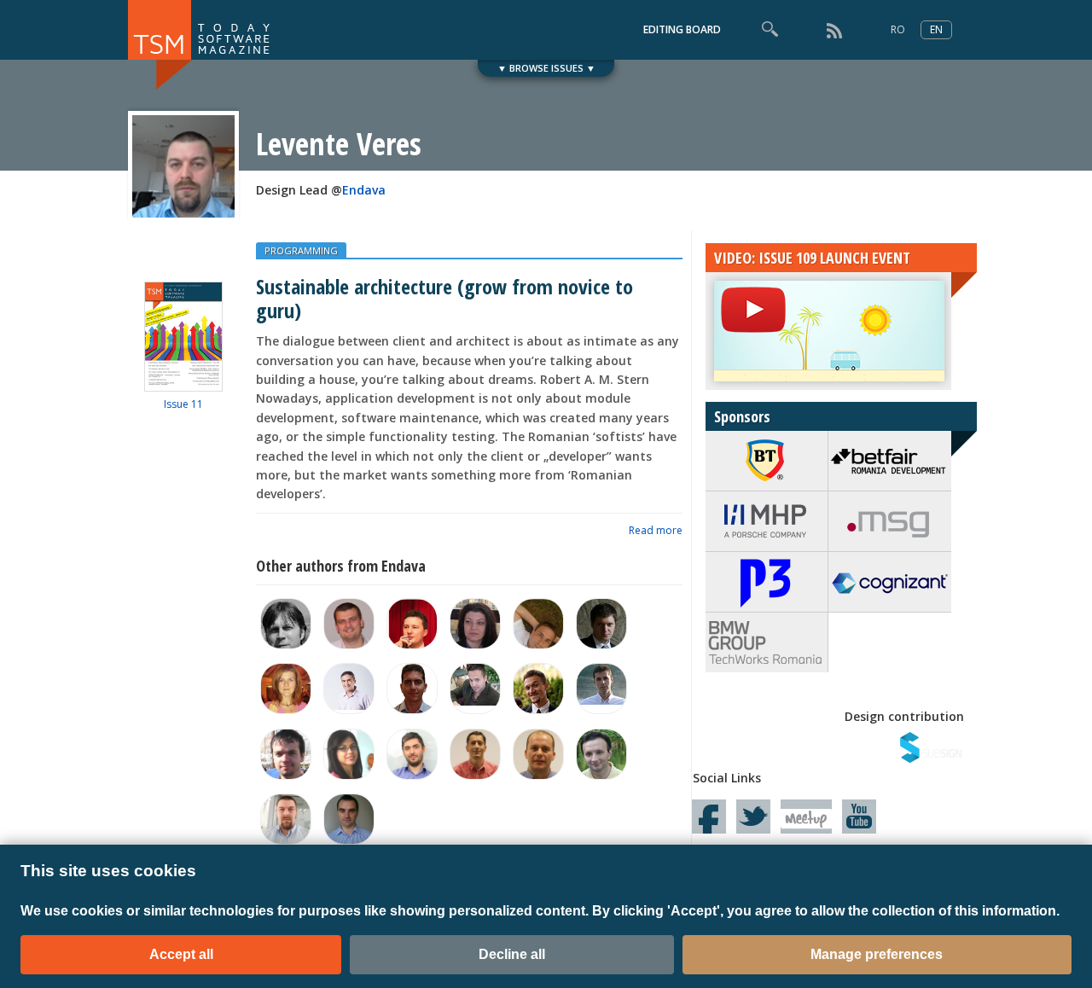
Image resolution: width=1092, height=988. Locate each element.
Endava (364, 190)
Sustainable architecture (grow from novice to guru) (444, 297)
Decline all (512, 954)
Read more (655, 530)
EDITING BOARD (682, 29)
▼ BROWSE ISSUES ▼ (546, 67)
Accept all (181, 954)
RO (898, 29)
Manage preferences (876, 954)
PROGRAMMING (301, 250)
